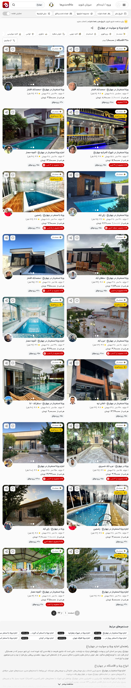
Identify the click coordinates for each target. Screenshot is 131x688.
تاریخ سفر (119, 13)
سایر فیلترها (41, 13)
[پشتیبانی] (51, 5)
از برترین (7, 40)
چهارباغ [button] (39, 4)
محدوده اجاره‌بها (83, 13)
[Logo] (6, 5)
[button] (104, 5)
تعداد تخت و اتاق (61, 13)
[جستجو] (13, 4)
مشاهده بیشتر (67, 684)
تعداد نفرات (102, 13)
